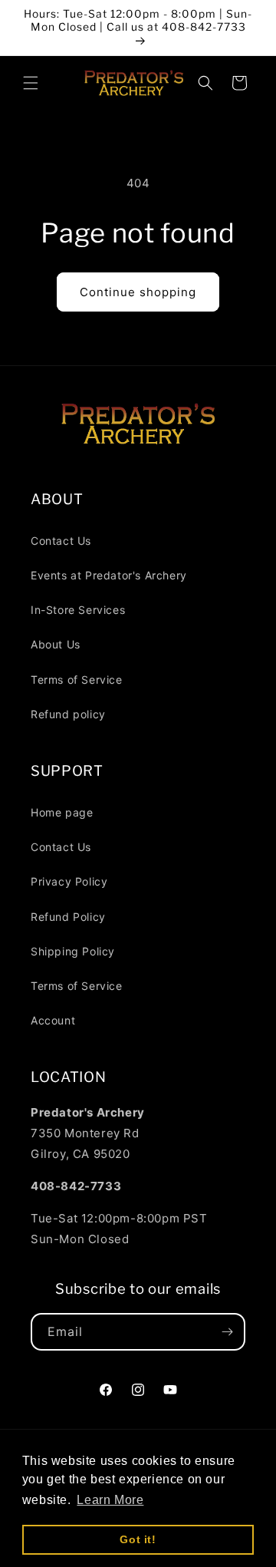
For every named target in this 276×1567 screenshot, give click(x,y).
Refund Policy (68, 916)
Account (53, 1020)
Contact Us (61, 540)
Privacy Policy (69, 881)
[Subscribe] (227, 1332)
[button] (31, 83)
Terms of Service (77, 679)
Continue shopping (138, 292)
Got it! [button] (138, 1539)
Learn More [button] (110, 1499)
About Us (55, 644)
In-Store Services (78, 609)
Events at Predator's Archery (109, 575)
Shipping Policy (73, 951)
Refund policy (68, 714)
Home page (62, 812)
